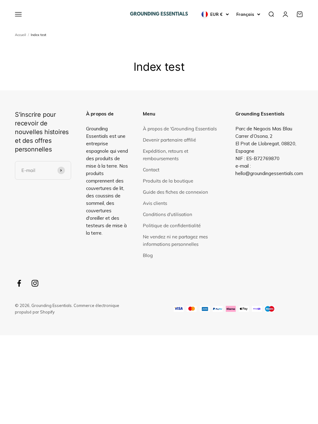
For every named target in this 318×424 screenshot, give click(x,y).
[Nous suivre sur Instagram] (35, 283)
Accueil (20, 35)
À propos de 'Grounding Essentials (180, 129)
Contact (151, 170)
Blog (148, 255)
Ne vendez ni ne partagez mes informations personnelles (175, 240)
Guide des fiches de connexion (175, 192)
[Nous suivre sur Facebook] (19, 283)
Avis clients (155, 203)
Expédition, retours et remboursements (165, 154)
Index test (38, 35)
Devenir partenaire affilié (169, 140)
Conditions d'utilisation (167, 214)
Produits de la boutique (168, 181)
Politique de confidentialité (172, 225)
